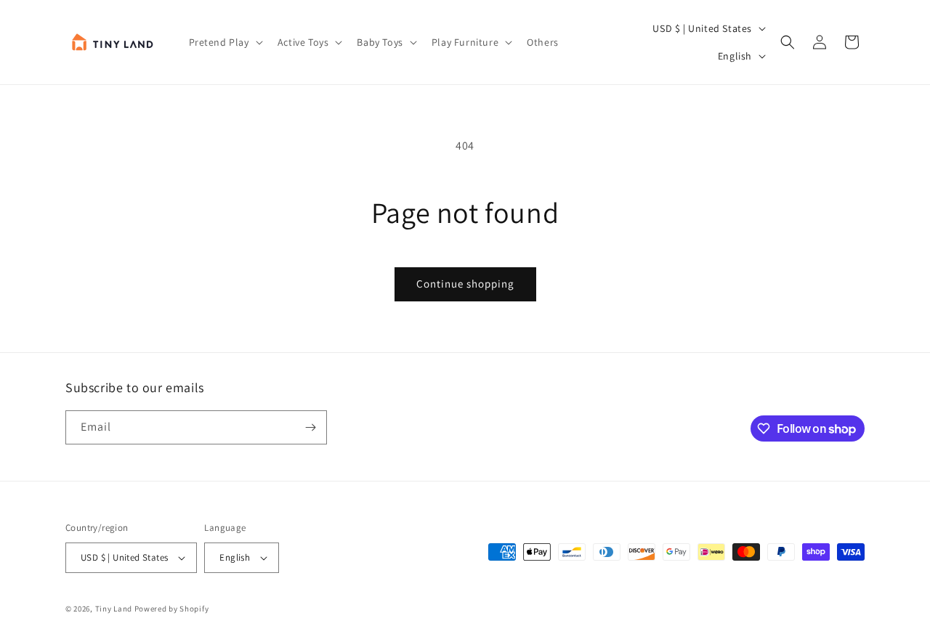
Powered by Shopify (171, 609)
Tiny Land (113, 609)
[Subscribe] (310, 427)
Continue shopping (465, 283)
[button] (224, 42)
